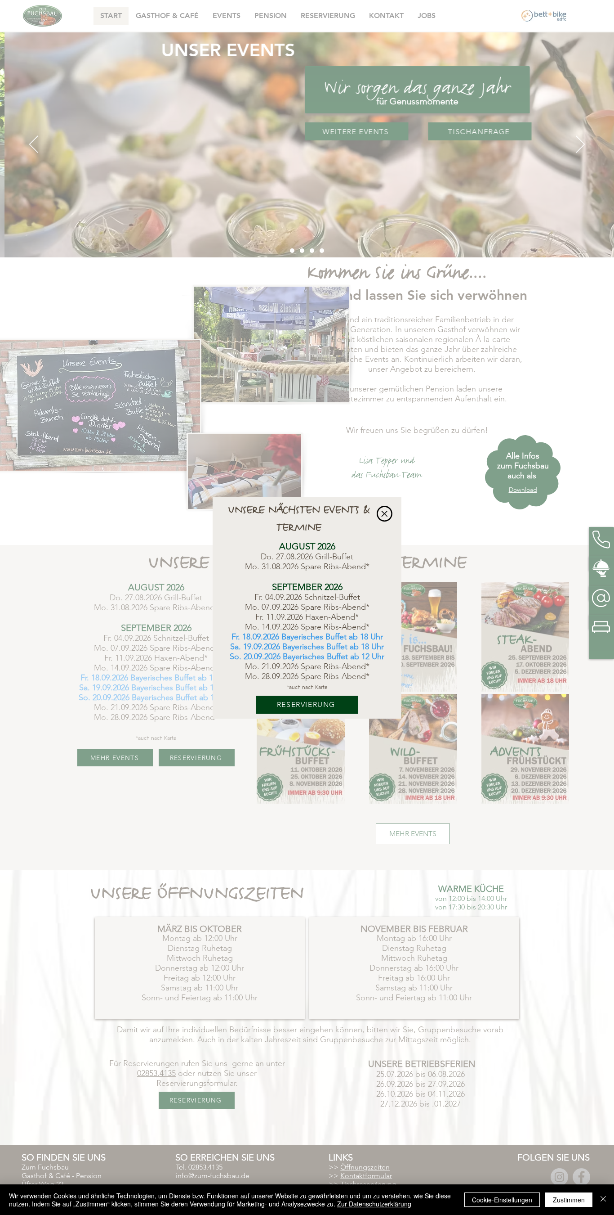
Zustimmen (569, 1199)
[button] (384, 514)
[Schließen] (603, 1200)
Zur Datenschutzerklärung (374, 1203)
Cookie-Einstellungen (502, 1199)
